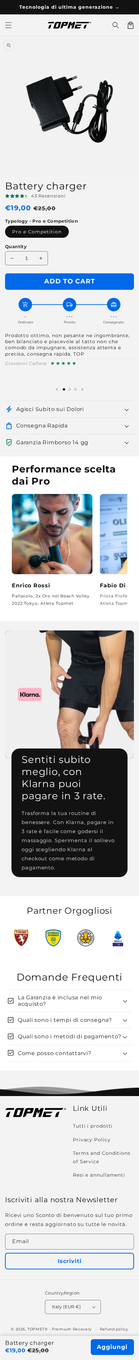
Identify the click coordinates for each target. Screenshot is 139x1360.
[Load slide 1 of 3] (64, 389)
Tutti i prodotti (92, 1126)
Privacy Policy (92, 1140)
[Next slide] (82, 389)
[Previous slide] (57, 389)
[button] (115, 25)
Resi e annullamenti (99, 1175)
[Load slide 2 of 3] (70, 389)
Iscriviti (70, 1261)
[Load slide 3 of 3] (75, 389)
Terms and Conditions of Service (102, 1157)
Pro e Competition (37, 232)
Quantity (16, 246)
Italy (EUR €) (66, 1306)
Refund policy (114, 1329)
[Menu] (8, 25)
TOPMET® (37, 1329)
